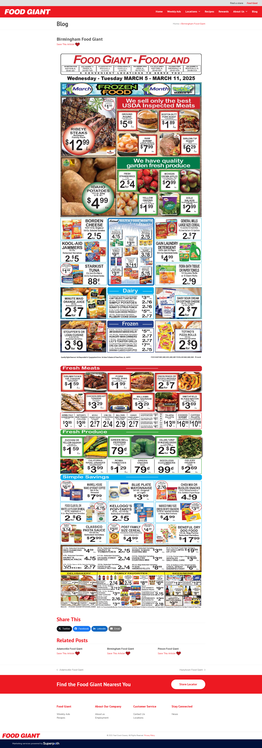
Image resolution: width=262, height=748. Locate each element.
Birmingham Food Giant (120, 648)
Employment (102, 717)
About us (100, 714)
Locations (138, 717)
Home (176, 23)
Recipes (61, 717)
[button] (64, 628)
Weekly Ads (63, 714)
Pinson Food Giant (168, 648)
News (175, 714)
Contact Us (139, 714)
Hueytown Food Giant (191, 670)
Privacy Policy (149, 735)
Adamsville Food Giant (69, 648)
